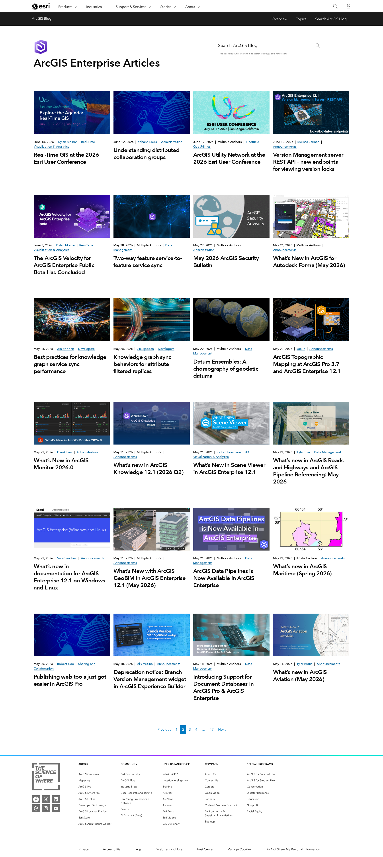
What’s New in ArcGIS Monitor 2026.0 (61, 464)
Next (222, 729)
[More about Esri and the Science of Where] (46, 777)
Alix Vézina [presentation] (145, 664)
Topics (301, 19)
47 (212, 729)
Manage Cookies (239, 849)
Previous (164, 729)
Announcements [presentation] (285, 146)
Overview (279, 19)
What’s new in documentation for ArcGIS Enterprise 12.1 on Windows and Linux (69, 577)
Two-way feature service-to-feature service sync (147, 261)
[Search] (335, 6)
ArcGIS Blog (41, 18)
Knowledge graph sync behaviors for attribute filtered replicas (142, 364)
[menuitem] (95, 774)
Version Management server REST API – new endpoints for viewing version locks (308, 161)
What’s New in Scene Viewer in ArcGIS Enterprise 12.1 (229, 468)
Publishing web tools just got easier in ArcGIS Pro (70, 680)
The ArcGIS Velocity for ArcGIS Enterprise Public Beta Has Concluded (64, 265)
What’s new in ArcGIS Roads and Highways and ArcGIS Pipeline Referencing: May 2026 (308, 471)
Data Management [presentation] (327, 452)
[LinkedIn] (56, 799)
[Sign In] (348, 6)
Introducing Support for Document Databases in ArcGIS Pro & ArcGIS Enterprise (223, 687)
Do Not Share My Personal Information (293, 849)
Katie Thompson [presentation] (229, 452)
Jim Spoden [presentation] (65, 349)
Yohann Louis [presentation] (147, 142)
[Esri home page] (41, 6)
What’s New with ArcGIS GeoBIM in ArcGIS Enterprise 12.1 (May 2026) (149, 578)
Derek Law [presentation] (64, 452)
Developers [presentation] (86, 349)
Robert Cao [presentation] (65, 664)
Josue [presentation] (301, 349)
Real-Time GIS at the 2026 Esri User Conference (66, 158)
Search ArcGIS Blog (331, 19)
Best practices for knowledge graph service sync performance (70, 364)
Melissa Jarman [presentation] (308, 142)
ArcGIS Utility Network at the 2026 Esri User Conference (229, 158)
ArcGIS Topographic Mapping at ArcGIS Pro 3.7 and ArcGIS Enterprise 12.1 (307, 364)
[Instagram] (46, 808)
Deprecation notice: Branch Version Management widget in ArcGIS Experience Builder (149, 679)
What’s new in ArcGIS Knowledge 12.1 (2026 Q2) (148, 468)
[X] (46, 799)
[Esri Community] (36, 808)
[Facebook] (36, 799)
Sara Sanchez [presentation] (67, 558)
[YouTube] (56, 808)
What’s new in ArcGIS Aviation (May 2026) (300, 675)
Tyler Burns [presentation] (305, 664)
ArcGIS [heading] (83, 764)
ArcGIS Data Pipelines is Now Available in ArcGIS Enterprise (223, 578)
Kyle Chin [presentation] (303, 452)
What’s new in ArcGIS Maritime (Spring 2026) (302, 570)
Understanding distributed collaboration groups (146, 153)
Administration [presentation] (171, 142)
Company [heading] (211, 764)
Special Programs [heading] (260, 764)
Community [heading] (129, 764)
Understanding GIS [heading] (176, 764)
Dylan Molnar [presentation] (67, 142)
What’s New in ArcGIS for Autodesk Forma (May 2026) (309, 261)
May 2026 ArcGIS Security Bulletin (226, 261)
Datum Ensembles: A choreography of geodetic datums (225, 368)
